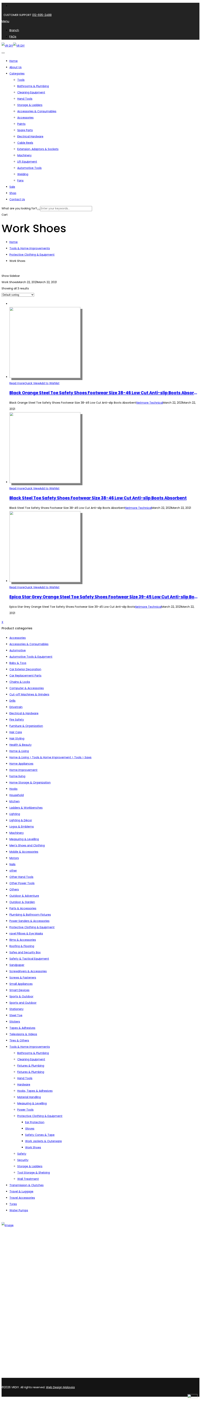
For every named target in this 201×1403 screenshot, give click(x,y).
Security (22, 1160)
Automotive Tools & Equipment (30, 657)
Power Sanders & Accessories (29, 921)
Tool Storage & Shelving (33, 1173)
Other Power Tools (22, 883)
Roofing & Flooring (21, 946)
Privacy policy (18, 1320)
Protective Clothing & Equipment (32, 255)
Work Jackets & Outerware (43, 1141)
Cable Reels (25, 143)
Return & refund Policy (24, 1325)
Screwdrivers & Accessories (28, 971)
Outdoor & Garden (22, 902)
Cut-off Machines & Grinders (29, 694)
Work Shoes (33, 1147)
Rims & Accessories (22, 940)
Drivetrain (16, 707)
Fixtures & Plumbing (30, 1066)
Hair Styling (16, 738)
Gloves (29, 1129)
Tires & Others (19, 1040)
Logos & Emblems (21, 827)
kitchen (14, 801)
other (13, 871)
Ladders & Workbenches (26, 808)
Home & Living (19, 751)
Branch (14, 1260)
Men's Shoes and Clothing (27, 845)
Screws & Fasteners (22, 978)
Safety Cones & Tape (40, 1135)
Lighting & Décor (20, 820)
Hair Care (15, 732)
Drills (12, 701)
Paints (21, 124)
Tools (21, 80)
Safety (21, 1154)
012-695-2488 (42, 15)
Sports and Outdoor (23, 1003)
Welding (22, 174)
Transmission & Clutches (26, 1185)
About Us (15, 1255)
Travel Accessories (22, 1198)
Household (16, 795)
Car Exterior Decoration (25, 669)
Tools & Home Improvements (29, 248)
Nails (12, 864)
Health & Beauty (20, 745)
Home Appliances (21, 764)
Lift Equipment (27, 162)
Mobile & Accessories (23, 852)
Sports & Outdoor (21, 996)
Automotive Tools (29, 168)
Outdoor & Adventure (24, 896)
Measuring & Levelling (24, 839)
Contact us (17, 1266)
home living (17, 776)
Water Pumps (18, 1210)
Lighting (14, 814)
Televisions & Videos (23, 1034)
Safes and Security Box (25, 952)
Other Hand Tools (21, 877)
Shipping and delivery (23, 1310)
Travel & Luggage (21, 1191)
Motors (14, 858)
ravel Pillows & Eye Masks (26, 933)
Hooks (13, 789)
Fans (20, 180)
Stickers (14, 1022)
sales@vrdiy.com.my (16, 1376)
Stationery (16, 1009)
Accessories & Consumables (36, 111)
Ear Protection (34, 1122)
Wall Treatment (28, 1179)
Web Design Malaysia (60, 1387)
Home (13, 242)
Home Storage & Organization (30, 782)
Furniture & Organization (26, 726)
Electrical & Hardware (23, 713)
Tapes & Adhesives (22, 1028)
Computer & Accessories (26, 688)
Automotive (17, 650)
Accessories (25, 118)
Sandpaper (16, 965)
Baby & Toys (17, 663)
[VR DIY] (7, 46)
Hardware (23, 1084)
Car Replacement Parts (25, 676)
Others (14, 889)
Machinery (24, 155)
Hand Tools (24, 99)
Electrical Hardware (30, 136)
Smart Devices (19, 990)
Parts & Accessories (22, 908)
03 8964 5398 (11, 1369)
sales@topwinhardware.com (53, 1376)
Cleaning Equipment (31, 92)
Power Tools (25, 1110)
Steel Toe (15, 1015)
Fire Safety (16, 720)
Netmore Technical (149, 403)
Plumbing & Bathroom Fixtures (30, 915)
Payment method (21, 1315)
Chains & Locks (19, 682)
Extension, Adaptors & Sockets (37, 149)
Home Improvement (23, 770)
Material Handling (29, 1097)
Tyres (13, 1204)
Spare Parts (25, 130)
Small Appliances (21, 984)
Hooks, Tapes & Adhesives (35, 1091)
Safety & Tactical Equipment (29, 959)
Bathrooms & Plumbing (33, 86)
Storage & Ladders (29, 105)
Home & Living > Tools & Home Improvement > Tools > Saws (50, 757)
